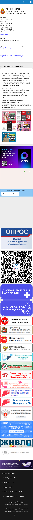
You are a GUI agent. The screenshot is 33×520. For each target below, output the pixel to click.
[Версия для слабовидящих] (23, 2)
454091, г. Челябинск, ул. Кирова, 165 (18, 508)
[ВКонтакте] (14, 515)
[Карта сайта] (19, 2)
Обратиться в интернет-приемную (11, 56)
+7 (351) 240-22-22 (6, 19)
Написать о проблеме (10, 194)
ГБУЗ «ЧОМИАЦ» (23, 504)
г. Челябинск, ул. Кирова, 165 (9, 40)
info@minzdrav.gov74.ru (22, 511)
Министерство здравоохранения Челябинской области (16, 11)
